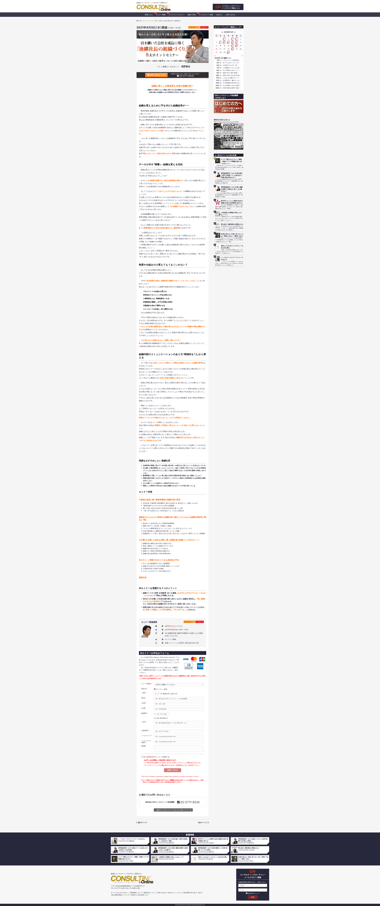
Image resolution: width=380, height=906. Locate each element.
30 (228, 52)
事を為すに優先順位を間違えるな (232, 224)
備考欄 (143, 746)
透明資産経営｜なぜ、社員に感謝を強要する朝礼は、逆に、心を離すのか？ (232, 189)
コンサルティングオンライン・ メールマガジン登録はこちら (231, 7)
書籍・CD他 (192, 14)
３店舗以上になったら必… (229, 68)
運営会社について (150, 892)
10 (232, 42)
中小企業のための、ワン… (228, 70)
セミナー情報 (160, 14)
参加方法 (144, 689)
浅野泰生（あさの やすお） (174, 626)
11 (236, 42)
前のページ (142, 822)
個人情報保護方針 (149, 757)
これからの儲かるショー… (228, 78)
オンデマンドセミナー (176, 14)
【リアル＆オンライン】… (228, 63)
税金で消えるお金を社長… (228, 75)
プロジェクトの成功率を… (229, 60)
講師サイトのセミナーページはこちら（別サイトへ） (173, 810)
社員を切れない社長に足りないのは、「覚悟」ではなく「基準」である (232, 235)
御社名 (143, 698)
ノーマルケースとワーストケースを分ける (232, 258)
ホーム (113, 892)
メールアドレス (146, 736)
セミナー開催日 (146, 684)
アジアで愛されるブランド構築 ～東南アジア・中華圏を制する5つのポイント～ (231, 161)
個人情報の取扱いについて (120, 895)
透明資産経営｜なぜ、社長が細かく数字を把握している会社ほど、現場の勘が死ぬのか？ (232, 175)
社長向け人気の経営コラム (140, 895)
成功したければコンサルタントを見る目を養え (232, 247)
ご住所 (143, 722)
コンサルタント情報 (206, 14)
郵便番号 (144, 713)
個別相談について (136, 892)
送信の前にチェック (253, 893)
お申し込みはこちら (157, 75)
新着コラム (149, 14)
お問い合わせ (230, 14)
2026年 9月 (228, 32)
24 (233, 49)
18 (237, 46)
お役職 (143, 708)
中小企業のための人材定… (228, 85)
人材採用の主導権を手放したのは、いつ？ (231, 214)
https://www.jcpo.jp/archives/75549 (226, 122)
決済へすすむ (172, 770)
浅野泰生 (185, 66)
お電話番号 (144, 730)
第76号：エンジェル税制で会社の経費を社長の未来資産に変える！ (232, 202)
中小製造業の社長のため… (228, 83)
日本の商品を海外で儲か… (228, 88)
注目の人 (219, 14)
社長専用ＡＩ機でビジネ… (228, 80)
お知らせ (171, 892)
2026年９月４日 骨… (227, 65)
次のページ (202, 822)
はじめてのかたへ (123, 892)
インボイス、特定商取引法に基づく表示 (188, 892)
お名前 (143, 703)
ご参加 (143, 693)
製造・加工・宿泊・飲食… (228, 73)
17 (232, 46)
